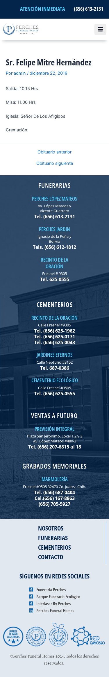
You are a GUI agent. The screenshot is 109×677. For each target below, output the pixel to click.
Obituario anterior (54, 152)
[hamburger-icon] (100, 29)
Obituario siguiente (54, 163)
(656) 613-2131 (88, 8)
